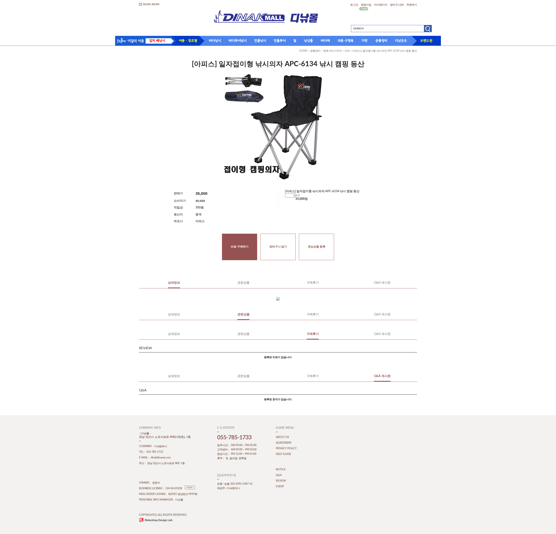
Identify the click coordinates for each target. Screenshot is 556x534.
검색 (428, 30)
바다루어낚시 (238, 40)
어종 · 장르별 (188, 40)
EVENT (280, 486)
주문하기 (412, 4)
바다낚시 (215, 40)
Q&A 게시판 (382, 282)
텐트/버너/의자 (332, 51)
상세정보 (174, 282)
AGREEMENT (284, 442)
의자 (347, 51)
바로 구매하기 (239, 246)
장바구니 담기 (278, 246)
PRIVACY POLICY (286, 448)
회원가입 (366, 4)
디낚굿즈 (401, 40)
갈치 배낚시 (157, 40)
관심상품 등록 (316, 246)
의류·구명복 (346, 40)
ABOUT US (282, 437)
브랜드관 (426, 40)
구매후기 (313, 282)
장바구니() (397, 4)
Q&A (279, 475)
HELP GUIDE (283, 454)
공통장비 (381, 40)
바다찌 (325, 40)
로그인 (354, 4)
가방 (364, 40)
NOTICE (281, 469)
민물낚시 (260, 40)
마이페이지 (380, 4)
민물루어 (280, 40)
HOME (303, 51)
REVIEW (281, 480)
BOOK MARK (151, 4)
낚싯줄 (308, 40)
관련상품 (243, 282)
